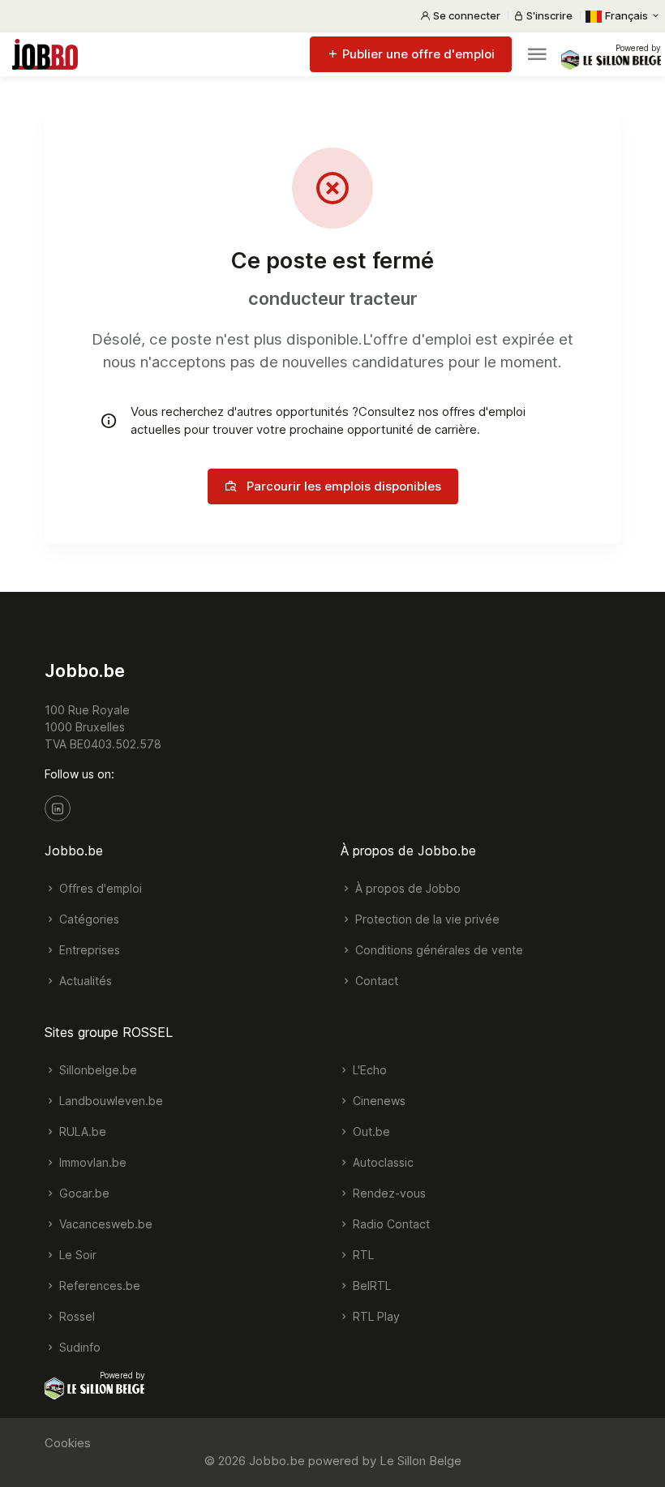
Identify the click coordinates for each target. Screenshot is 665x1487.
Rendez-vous (388, 1193)
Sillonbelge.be (96, 1070)
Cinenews (377, 1101)
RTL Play (375, 1316)
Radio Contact (390, 1224)
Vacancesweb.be (104, 1224)
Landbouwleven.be (109, 1101)
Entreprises (88, 950)
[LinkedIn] (58, 808)
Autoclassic (382, 1162)
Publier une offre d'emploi (417, 54)
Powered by (638, 48)
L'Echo (368, 1070)
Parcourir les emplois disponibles (342, 486)
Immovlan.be (91, 1162)
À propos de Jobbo (406, 888)
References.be (98, 1285)
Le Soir (76, 1255)
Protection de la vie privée (426, 919)
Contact (375, 981)
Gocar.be (82, 1193)
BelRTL (370, 1285)
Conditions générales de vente (437, 950)
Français (626, 15)
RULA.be (81, 1131)
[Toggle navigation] (537, 54)
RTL (362, 1255)
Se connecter (465, 15)
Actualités (84, 981)
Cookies (68, 1443)
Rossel (75, 1316)
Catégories (87, 919)
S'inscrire (548, 15)
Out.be (370, 1131)
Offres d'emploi (99, 888)
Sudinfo (78, 1347)
